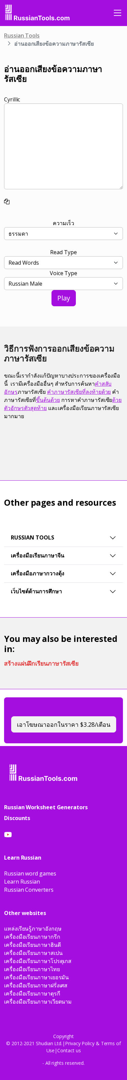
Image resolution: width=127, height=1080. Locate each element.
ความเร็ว (63, 223)
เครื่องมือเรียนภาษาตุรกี (32, 993)
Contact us (69, 1050)
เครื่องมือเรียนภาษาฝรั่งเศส (35, 985)
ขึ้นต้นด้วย (48, 400)
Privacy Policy (79, 1043)
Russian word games (30, 873)
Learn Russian (22, 881)
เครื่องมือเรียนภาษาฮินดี (32, 945)
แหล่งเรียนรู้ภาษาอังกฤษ (33, 928)
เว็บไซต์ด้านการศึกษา (36, 591)
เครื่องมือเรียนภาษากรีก (32, 936)
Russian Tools (22, 35)
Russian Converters (29, 889)
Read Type (63, 252)
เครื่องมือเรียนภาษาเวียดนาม (38, 1001)
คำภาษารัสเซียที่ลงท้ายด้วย (79, 391)
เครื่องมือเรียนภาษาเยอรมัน (36, 977)
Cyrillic (12, 99)
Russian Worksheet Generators (46, 807)
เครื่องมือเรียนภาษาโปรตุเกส (37, 961)
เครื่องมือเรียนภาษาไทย (32, 969)
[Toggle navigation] (117, 13)
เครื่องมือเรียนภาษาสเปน (33, 953)
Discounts (17, 818)
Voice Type (63, 273)
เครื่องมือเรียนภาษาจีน (37, 555)
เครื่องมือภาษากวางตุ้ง (37, 573)
